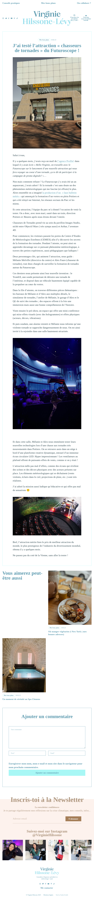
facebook (8, 18)
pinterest (14, 18)
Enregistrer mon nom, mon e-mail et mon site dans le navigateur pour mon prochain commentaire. (45, 765)
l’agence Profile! (65, 161)
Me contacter (47, 888)
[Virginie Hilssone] (47, 18)
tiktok (17, 18)
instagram (3, 18)
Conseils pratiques (11, 3)
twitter (6, 18)
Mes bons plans (48, 3)
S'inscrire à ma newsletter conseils (86, 19)
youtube (11, 18)
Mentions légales (48, 895)
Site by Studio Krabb (62, 895)
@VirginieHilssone (47, 835)
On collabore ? (84, 3)
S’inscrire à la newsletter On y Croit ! (74, 19)
